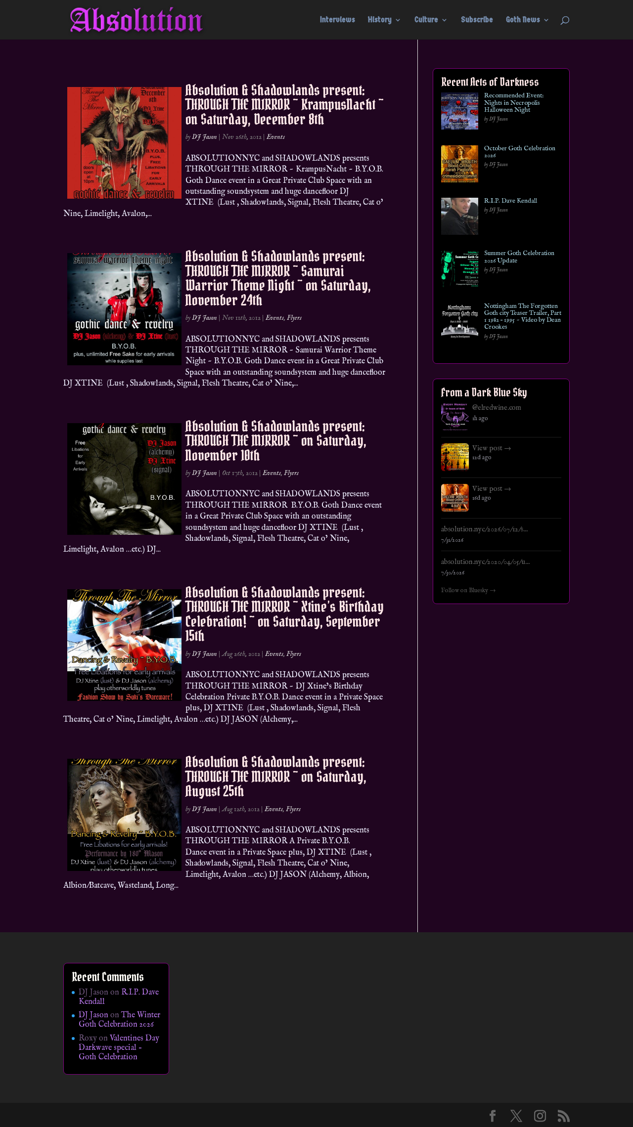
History (380, 20)
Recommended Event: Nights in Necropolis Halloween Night (513, 103)
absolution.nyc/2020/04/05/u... (485, 562)
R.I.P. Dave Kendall (510, 201)
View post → (491, 448)
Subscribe (477, 20)
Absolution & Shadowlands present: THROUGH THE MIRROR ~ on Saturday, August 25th (275, 776)
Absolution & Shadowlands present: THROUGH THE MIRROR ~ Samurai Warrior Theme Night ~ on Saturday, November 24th (278, 278)
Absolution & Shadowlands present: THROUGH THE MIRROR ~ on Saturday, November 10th (275, 441)
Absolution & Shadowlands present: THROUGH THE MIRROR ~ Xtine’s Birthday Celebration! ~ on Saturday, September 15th (284, 614)
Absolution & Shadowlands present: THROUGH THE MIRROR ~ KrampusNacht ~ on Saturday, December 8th (284, 105)
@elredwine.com (496, 407)
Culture (426, 20)
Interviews (337, 20)
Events (276, 136)
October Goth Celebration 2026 (519, 152)
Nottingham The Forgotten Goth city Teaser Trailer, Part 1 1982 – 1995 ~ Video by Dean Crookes (522, 317)
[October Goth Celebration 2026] (459, 165)
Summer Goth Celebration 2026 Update (519, 257)
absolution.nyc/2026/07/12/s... (484, 529)
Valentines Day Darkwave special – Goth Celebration (119, 1048)
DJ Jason (204, 136)
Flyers (294, 317)
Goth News (523, 20)
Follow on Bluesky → (468, 591)
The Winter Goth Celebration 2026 (119, 1020)
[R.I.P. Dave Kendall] (459, 218)
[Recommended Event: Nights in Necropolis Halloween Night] (459, 112)
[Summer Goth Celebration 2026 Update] (459, 270)
